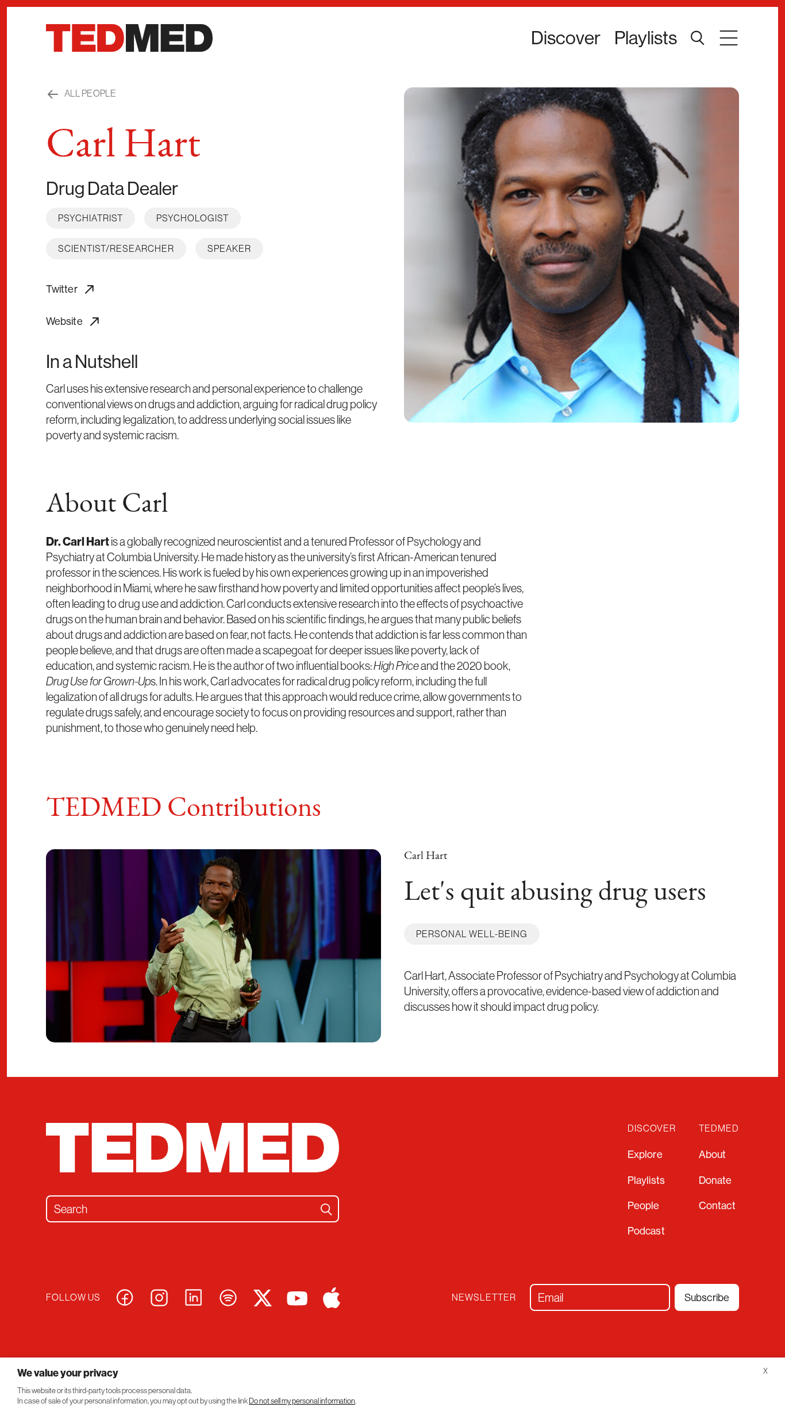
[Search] (326, 1209)
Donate (715, 1180)
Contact (717, 1205)
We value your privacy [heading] (67, 1372)
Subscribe (706, 1297)
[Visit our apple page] (331, 1296)
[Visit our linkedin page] (193, 1296)
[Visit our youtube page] (297, 1297)
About (712, 1154)
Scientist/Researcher (116, 248)
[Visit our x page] (262, 1296)
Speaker (229, 248)
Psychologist (192, 218)
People (644, 1205)
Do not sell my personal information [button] (302, 1401)
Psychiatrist (90, 218)
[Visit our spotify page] (228, 1296)
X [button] (765, 1371)
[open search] (698, 38)
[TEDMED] (129, 38)
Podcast (646, 1230)
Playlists (645, 37)
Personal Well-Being (472, 934)
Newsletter (484, 1297)
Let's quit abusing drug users (555, 893)
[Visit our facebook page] (124, 1296)
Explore (645, 1154)
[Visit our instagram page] (159, 1296)
